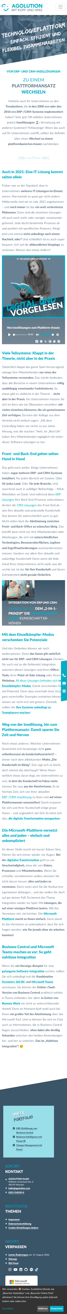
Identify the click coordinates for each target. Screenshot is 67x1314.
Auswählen (7, 1309)
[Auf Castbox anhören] (40, 341)
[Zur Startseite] (22, 7)
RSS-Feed (13, 1263)
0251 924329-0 (16, 1192)
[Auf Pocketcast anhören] (49, 341)
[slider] (20, 334)
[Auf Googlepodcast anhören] (45, 341)
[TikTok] (36, 1270)
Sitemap (12, 1259)
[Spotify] (31, 1270)
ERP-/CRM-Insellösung (17, 797)
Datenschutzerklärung (19, 1224)
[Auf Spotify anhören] (58, 341)
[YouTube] (15, 1270)
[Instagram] (9, 1270)
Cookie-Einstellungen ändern (23, 1228)
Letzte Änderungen (18, 1255)
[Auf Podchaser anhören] (53, 341)
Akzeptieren (57, 1309)
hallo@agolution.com (19, 1188)
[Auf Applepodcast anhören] (36, 341)
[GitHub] (26, 1270)
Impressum (14, 1219)
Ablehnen (43, 1309)
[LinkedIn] (20, 1270)
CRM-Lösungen (27, 505)
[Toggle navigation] (61, 6)
